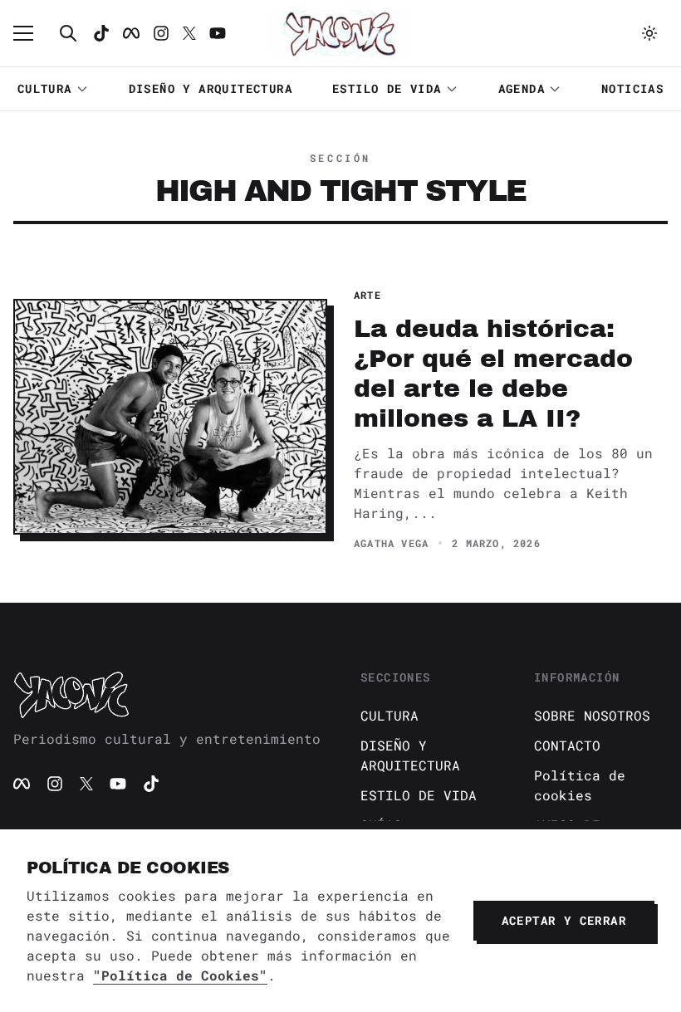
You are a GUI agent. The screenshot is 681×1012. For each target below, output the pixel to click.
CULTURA (44, 88)
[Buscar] (68, 33)
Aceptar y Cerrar (564, 920)
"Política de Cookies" (180, 975)
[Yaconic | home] (167, 694)
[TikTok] (101, 33)
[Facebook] (131, 33)
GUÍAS (381, 825)
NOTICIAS (632, 88)
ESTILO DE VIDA (387, 88)
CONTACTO (567, 745)
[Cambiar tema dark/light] (649, 33)
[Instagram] (161, 33)
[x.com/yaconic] (189, 33)
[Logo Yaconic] (340, 33)
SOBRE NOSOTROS (592, 715)
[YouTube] (118, 783)
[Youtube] (217, 33)
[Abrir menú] (31, 33)
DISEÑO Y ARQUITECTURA (210, 88)
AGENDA (521, 88)
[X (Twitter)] (86, 783)
